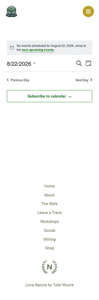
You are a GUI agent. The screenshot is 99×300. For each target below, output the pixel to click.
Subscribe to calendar (47, 96)
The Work (49, 203)
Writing (49, 239)
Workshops (49, 221)
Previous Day (20, 80)
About (49, 195)
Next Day (82, 80)
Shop (49, 248)
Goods (49, 230)
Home (49, 186)
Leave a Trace (50, 212)
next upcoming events (38, 49)
